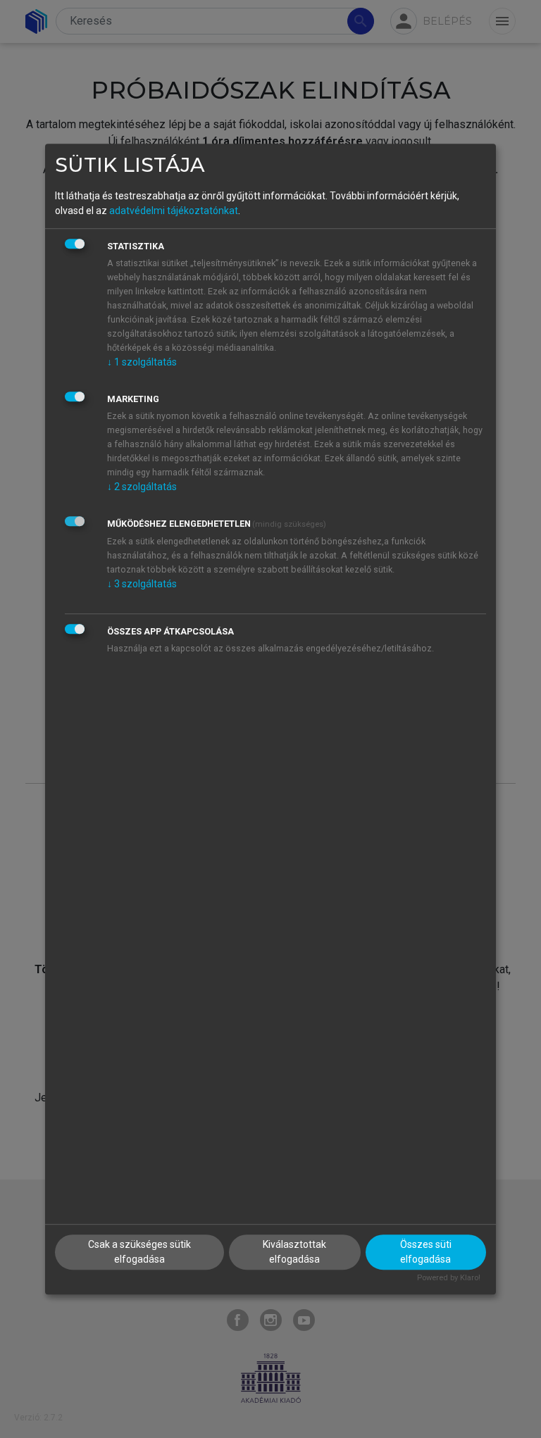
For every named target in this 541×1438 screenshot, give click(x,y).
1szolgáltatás (142, 362)
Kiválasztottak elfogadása (294, 1252)
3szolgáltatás (142, 583)
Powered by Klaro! (448, 1277)
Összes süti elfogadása (426, 1252)
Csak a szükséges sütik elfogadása (139, 1252)
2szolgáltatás (142, 486)
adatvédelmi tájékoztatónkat (173, 210)
